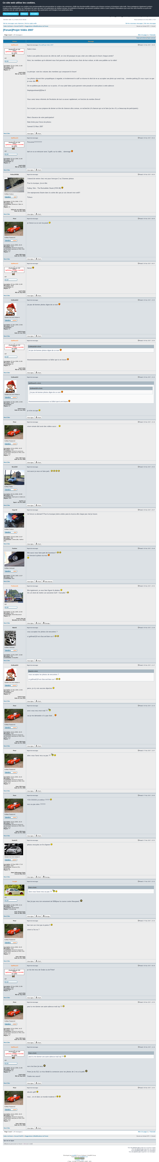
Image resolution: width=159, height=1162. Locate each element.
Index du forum (8, 26)
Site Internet (48, 581)
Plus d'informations (11, 14)
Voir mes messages (150, 23)
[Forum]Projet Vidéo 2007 (18, 30)
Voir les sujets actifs (31, 23)
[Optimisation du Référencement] (79, 1159)
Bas (9, 133)
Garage (47, 623)
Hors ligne (30, 133)
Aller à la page (142, 35)
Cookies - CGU (79, 1160)
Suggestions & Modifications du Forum (36, 26)
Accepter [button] (34, 14)
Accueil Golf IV (18, 26)
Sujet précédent (141, 38)
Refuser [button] (24, 14)
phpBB (74, 1155)
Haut (5, 133)
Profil (39, 133)
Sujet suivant (151, 38)
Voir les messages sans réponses (13, 23)
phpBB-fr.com (84, 1156)
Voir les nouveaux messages (134, 23)
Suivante (153, 35)
